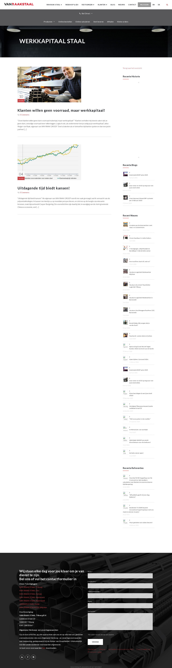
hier (43, 648)
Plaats (90, 601)
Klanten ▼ (102, 5)
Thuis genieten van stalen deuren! (141, 522)
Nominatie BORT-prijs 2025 (138, 175)
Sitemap (102, 649)
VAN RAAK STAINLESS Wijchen (33, 607)
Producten (48, 22)
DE (159, 5)
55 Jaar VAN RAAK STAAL (133, 92)
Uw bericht (92, 611)
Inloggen (144, 5)
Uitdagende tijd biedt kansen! (44, 188)
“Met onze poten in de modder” (140, 419)
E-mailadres (92, 582)
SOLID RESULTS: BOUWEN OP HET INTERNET (86, 667)
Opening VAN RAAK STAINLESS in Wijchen (135, 140)
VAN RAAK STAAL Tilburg (30, 587)
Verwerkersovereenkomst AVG (121, 649)
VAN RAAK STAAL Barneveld (32, 597)
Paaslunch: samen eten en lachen (140, 336)
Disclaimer (92, 649)
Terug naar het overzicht (132, 68)
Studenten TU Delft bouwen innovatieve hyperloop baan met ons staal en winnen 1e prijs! (138, 510)
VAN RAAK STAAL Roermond (32, 601)
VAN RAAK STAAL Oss (29, 590)
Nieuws (121, 5)
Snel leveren (98, 22)
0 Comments (24, 115)
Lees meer (130, 98)
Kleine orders (122, 22)
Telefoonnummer (93, 591)
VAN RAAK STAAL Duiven (30, 594)
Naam (90, 572)
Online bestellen (65, 22)
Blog (113, 5)
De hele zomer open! (136, 453)
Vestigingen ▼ (88, 5)
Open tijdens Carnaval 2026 (138, 359)
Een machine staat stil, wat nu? (139, 261)
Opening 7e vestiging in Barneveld (138, 116)
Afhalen (110, 22)
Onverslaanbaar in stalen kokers (140, 238)
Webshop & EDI (71, 5)
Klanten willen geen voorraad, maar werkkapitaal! (61, 110)
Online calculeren (82, 22)
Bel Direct (86, 13)
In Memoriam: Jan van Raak (138, 429)
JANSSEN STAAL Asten (29, 604)
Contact (132, 5)
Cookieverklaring (143, 649)
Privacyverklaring (94, 652)
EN (154, 5)
